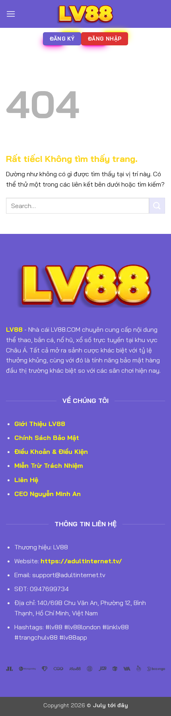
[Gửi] (157, 205)
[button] (11, 13)
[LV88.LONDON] (85, 14)
